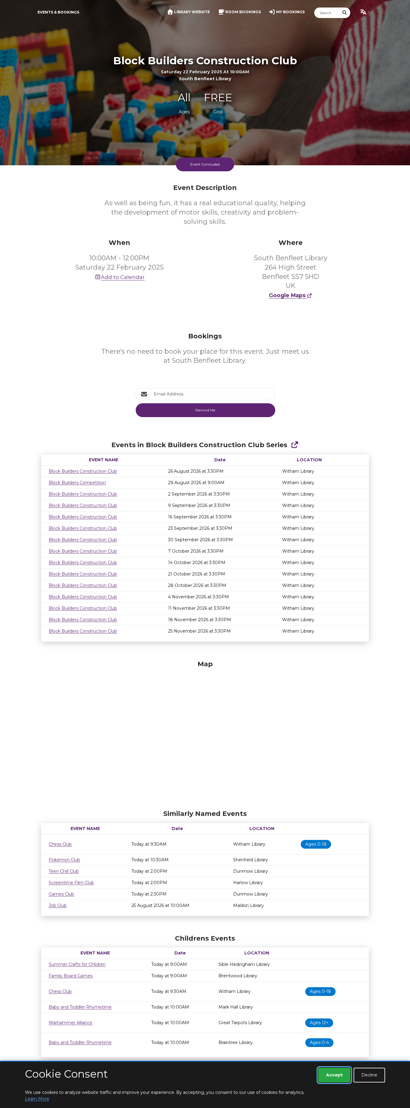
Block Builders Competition (77, 482)
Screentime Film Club (71, 882)
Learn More (37, 1098)
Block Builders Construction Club (83, 471)
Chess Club (60, 844)
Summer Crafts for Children (77, 964)
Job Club (58, 905)
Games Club (61, 894)
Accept (334, 1075)
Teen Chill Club (64, 871)
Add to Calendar (123, 277)
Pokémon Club (64, 859)
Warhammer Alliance (70, 1022)
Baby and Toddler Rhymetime (80, 1007)
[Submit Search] (345, 13)
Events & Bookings (58, 12)
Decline (369, 1075)
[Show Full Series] (295, 445)
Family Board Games (70, 975)
